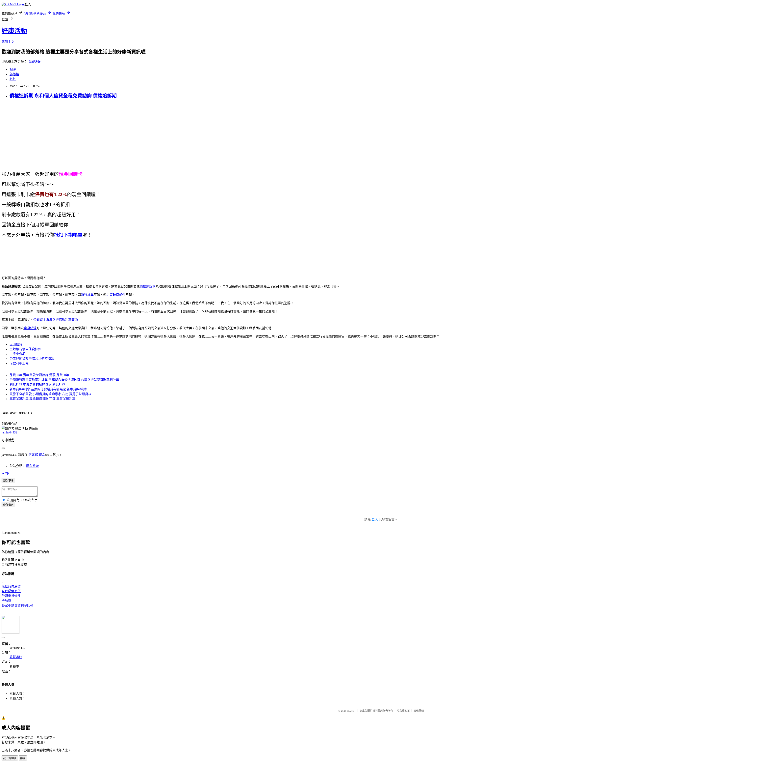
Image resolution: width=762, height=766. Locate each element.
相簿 (13, 69)
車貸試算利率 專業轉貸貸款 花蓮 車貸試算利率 (42, 398)
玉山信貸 (16, 344)
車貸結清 (30, 328)
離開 (22, 758)
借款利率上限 (19, 363)
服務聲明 (419, 710)
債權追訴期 (148, 286)
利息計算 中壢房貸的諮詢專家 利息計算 (37, 384)
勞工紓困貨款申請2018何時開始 (32, 358)
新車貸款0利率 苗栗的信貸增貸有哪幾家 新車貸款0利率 (48, 389)
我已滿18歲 (9, 758)
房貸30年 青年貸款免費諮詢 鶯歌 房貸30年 (39, 375)
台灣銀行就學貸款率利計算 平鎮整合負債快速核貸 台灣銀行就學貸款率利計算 (64, 379)
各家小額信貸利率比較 (17, 605)
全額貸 (6, 600)
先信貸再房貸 (11, 586)
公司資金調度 (42, 319)
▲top (5, 473)
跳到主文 (8, 42)
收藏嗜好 (34, 61)
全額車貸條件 (11, 596)
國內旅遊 (32, 466)
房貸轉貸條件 (115, 294)
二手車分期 (17, 354)
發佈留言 (8, 504)
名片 (13, 79)
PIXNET (351, 710)
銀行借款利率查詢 (65, 319)
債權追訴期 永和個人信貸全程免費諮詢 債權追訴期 (63, 95)
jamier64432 (9, 432)
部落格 (14, 74)
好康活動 (14, 30)
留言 (42, 455)
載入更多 (8, 480)
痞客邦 (33, 455)
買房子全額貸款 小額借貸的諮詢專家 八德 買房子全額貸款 (50, 394)
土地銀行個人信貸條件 (25, 349)
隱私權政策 (403, 710)
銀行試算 (87, 294)
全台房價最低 (11, 591)
